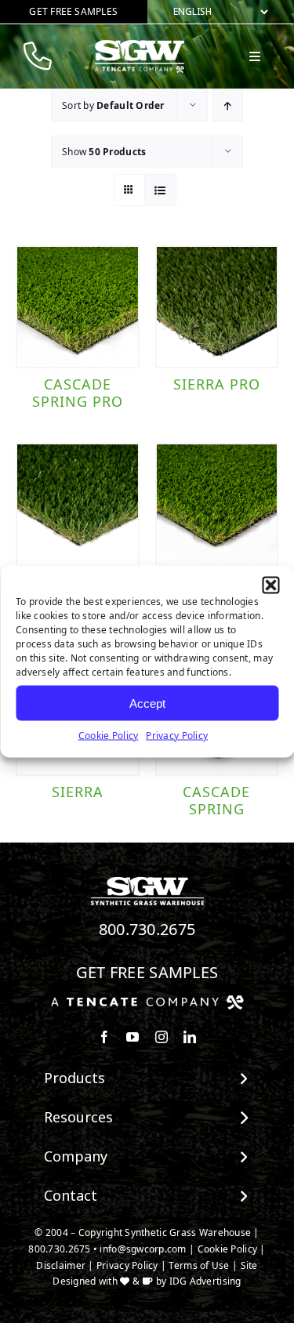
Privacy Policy (177, 735)
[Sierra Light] (78, 505)
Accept (147, 702)
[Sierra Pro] (217, 307)
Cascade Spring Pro (77, 393)
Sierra (77, 791)
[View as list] (160, 190)
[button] (270, 585)
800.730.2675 (147, 929)
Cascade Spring (216, 800)
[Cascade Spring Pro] (78, 307)
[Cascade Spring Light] (217, 505)
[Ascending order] (227, 105)
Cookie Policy (108, 735)
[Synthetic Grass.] (147, 1000)
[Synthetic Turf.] (147, 881)
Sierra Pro (216, 384)
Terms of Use (199, 1265)
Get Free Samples (147, 972)
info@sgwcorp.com (143, 1249)
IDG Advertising (205, 1281)
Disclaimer (60, 1265)
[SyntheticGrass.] (140, 45)
